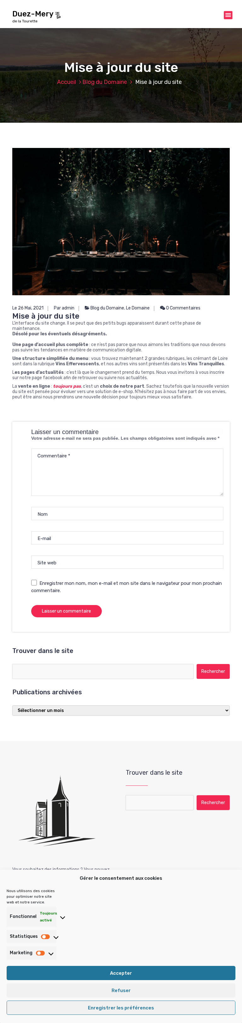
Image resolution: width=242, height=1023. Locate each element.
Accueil (66, 82)
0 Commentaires (182, 308)
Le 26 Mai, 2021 (27, 308)
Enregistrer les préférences (121, 1008)
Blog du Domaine (104, 82)
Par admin (64, 308)
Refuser (121, 990)
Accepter (121, 973)
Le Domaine (138, 308)
